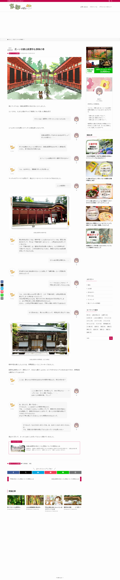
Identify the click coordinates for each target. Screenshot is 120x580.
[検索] (111, 1)
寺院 (30, 463)
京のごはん (91, 296)
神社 (89, 329)
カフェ (90, 320)
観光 (89, 285)
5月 (88, 315)
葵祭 (102, 329)
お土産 (90, 288)
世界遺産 (25, 463)
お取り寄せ (96, 315)
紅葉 (95, 329)
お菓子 (105, 315)
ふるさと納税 (98, 318)
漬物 (109, 326)
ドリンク (106, 320)
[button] (13, 472)
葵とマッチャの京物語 (14, 53)
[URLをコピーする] (75, 472)
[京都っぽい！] (23, 6)
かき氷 (89, 318)
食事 (89, 332)
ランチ (98, 323)
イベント (108, 318)
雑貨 (108, 329)
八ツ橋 (90, 326)
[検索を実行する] (111, 338)
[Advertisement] (60, 25)
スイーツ (98, 320)
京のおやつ (91, 292)
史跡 (97, 326)
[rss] (109, 1)
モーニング (90, 323)
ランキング (91, 299)
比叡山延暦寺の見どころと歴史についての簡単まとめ (43, 446)
